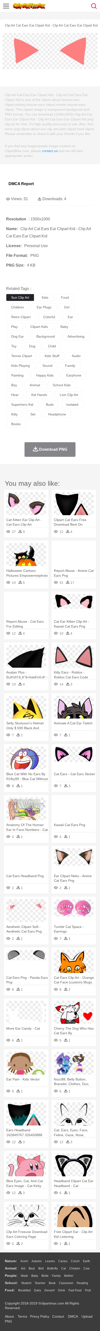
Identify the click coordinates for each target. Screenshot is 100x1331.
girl (66, 307)
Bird (41, 1268)
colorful (49, 317)
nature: (11, 1261)
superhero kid (22, 404)
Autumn (37, 1261)
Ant (23, 1268)
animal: (11, 1268)
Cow (86, 1268)
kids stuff (52, 356)
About (9, 1316)
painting (17, 375)
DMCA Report (21, 184)
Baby (34, 1275)
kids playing (20, 366)
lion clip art (69, 395)
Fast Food (75, 1290)
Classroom (66, 1283)
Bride (45, 1275)
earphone (73, 375)
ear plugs (44, 307)
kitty (14, 414)
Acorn (24, 1261)
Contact (58, 1316)
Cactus (62, 1261)
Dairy (37, 1290)
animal (35, 385)
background (45, 336)
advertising (75, 336)
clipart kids (39, 327)
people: (11, 1275)
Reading (82, 1283)
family (70, 366)
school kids (62, 385)
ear (70, 317)
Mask (24, 1275)
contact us (50, 151)
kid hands (39, 395)
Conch (75, 1261)
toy (14, 346)
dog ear (17, 336)
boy (14, 385)
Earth (86, 1261)
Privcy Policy (39, 1316)
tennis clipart (21, 356)
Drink (61, 1290)
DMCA (73, 1316)
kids (45, 297)
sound (47, 366)
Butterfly (52, 1268)
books (16, 424)
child (52, 346)
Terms (22, 1316)
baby (64, 327)
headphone (57, 414)
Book (52, 1283)
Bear (32, 1268)
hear (15, 395)
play (14, 327)
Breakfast (24, 1290)
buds (50, 404)
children (17, 307)
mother (68, 1275)
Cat (63, 1268)
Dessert (49, 1290)
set (32, 414)
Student (26, 1283)
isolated (72, 404)
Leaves (50, 1261)
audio (76, 356)
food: (10, 1290)
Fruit (88, 1290)
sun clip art (20, 297)
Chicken (74, 1268)
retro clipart (21, 317)
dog (32, 346)
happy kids (45, 375)
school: (11, 1283)
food (65, 297)
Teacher (40, 1283)
